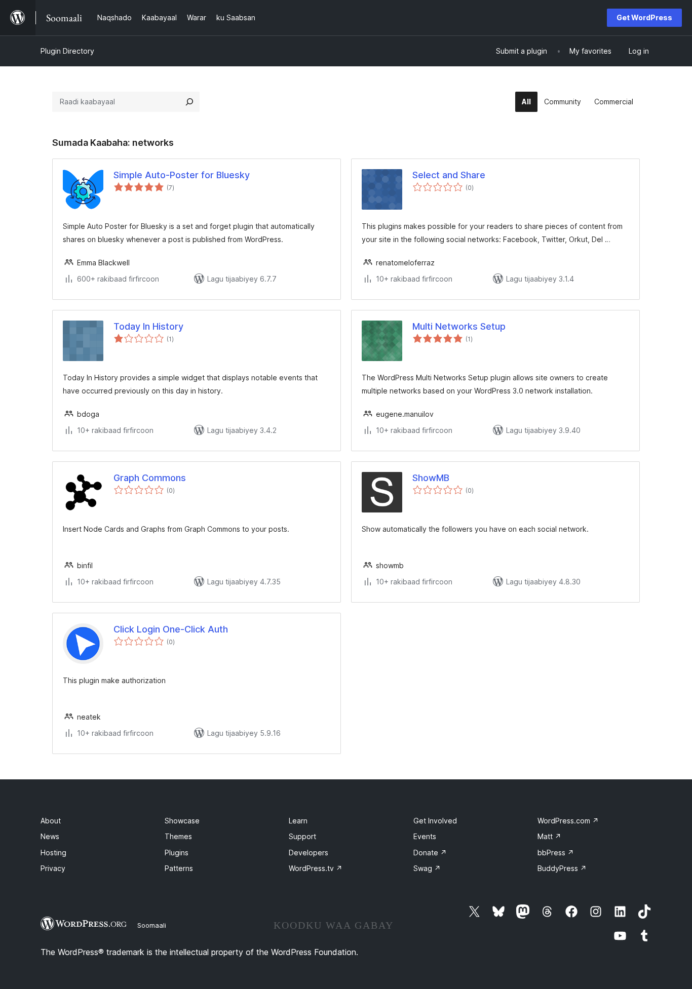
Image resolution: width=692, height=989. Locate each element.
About (51, 820)
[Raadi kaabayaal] (189, 102)
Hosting (53, 852)
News (50, 836)
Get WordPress (644, 17)
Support (302, 836)
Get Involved (435, 820)
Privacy (53, 868)
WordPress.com (568, 820)
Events (424, 836)
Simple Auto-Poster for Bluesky (181, 175)
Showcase (182, 820)
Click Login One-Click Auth (170, 629)
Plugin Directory (67, 51)
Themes (178, 836)
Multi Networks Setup (459, 326)
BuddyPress (562, 868)
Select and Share (448, 175)
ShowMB (430, 477)
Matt (549, 836)
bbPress (555, 852)
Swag (427, 868)
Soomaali (151, 925)
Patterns (179, 868)
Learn (298, 820)
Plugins (176, 852)
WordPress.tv (315, 868)
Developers (308, 852)
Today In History (148, 326)
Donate (430, 852)
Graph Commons (149, 477)
